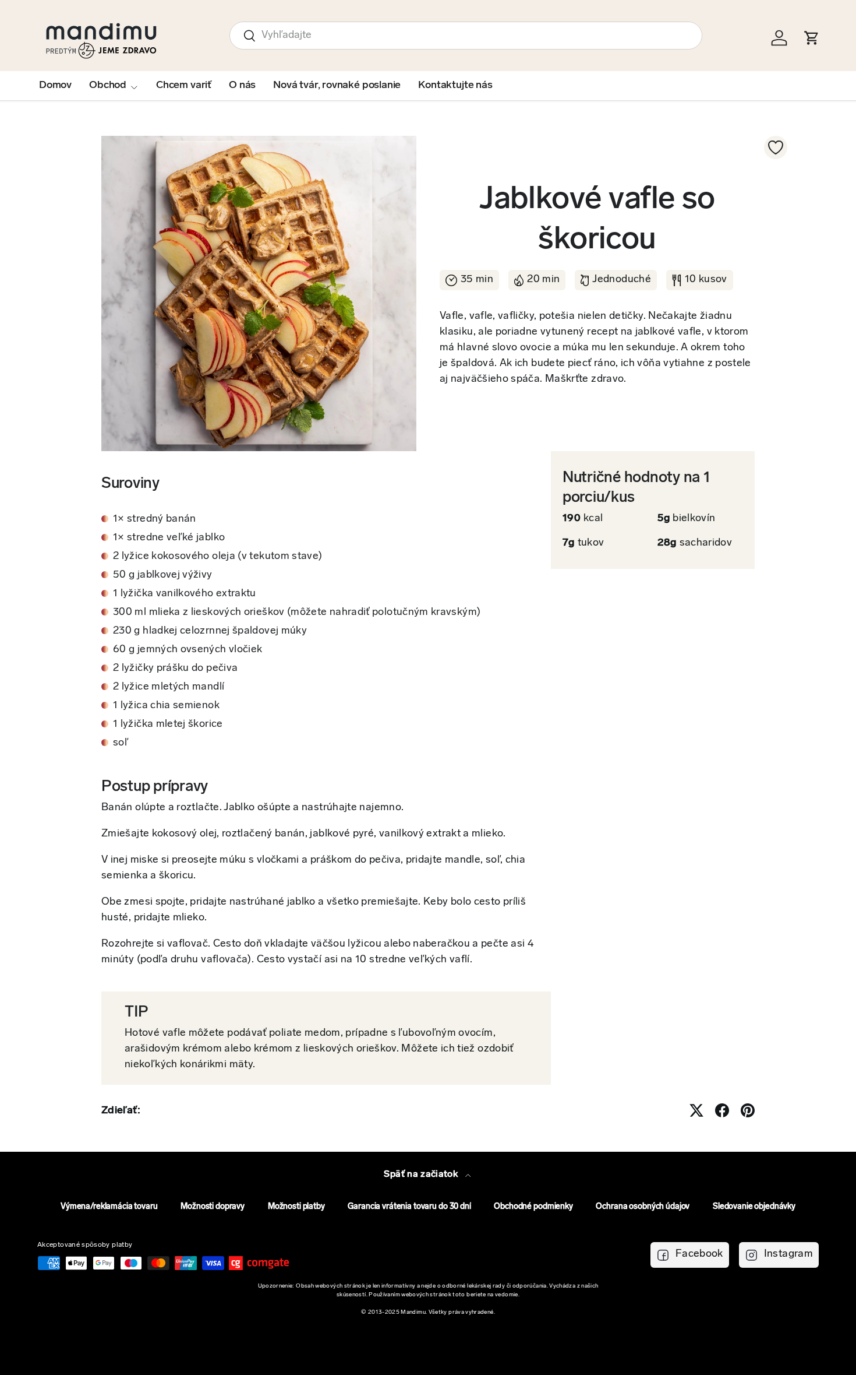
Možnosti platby (296, 1206)
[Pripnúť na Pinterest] (748, 1110)
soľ (121, 743)
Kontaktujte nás (455, 85)
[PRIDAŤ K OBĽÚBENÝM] (775, 147)
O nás (242, 85)
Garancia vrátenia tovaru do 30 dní (409, 1206)
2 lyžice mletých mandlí (168, 687)
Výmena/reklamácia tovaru (109, 1206)
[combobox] (466, 35)
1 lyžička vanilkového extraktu (184, 594)
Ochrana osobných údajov (642, 1206)
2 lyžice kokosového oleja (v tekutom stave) (217, 556)
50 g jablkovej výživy (163, 575)
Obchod (107, 85)
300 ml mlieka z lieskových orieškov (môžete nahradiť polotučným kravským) (296, 612)
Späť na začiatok (422, 1174)
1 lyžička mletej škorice (168, 724)
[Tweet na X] (696, 1110)
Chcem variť (183, 85)
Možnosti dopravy (213, 1206)
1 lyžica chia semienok (166, 706)
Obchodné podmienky (533, 1206)
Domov (55, 85)
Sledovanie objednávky (754, 1206)
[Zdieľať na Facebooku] (722, 1110)
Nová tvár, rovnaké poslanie (337, 85)
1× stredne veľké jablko (169, 538)
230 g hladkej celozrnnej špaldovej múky (210, 631)
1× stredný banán (154, 519)
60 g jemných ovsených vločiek (187, 650)
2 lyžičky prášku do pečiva (175, 668)
